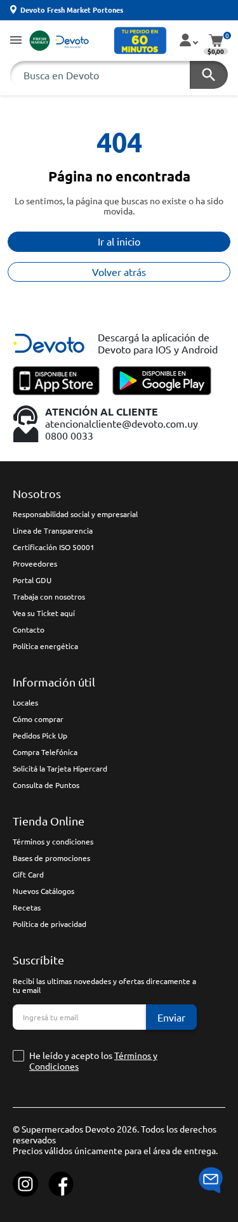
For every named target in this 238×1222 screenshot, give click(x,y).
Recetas (27, 907)
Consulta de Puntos (46, 785)
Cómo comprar (38, 719)
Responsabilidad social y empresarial (75, 514)
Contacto (28, 629)
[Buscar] (209, 75)
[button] (16, 41)
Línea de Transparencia (53, 530)
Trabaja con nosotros (49, 596)
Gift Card (28, 874)
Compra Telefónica (45, 752)
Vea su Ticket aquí (44, 613)
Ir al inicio (119, 241)
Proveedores (35, 563)
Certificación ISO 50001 (54, 547)
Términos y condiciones (53, 841)
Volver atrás (119, 271)
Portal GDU (32, 580)
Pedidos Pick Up (40, 735)
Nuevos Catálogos (43, 891)
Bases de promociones (51, 858)
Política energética (45, 646)
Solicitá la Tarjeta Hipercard (60, 768)
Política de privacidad (49, 924)
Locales (25, 702)
